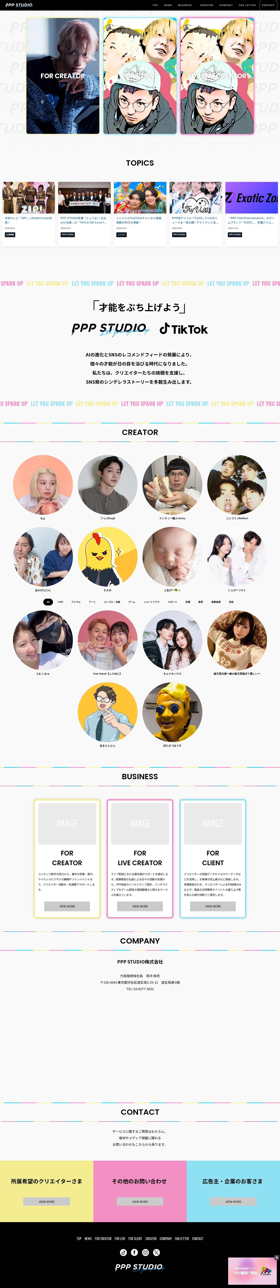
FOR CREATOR (103, 1238)
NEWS (168, 5)
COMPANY (226, 5)
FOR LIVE (120, 1238)
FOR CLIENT (135, 1238)
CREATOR (206, 5)
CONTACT (268, 5)
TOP (155, 5)
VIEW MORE (67, 906)
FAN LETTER (247, 5)
